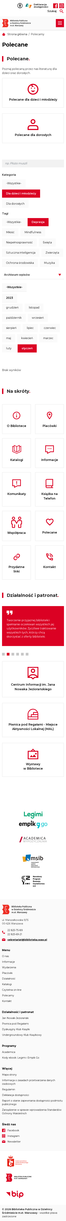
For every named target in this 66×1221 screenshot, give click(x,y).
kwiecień (27, 338)
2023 (9, 297)
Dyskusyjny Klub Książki (16, 1029)
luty (9, 348)
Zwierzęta (52, 252)
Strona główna (17, 34)
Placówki (7, 973)
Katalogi (7, 984)
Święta (47, 242)
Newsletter (14, 1141)
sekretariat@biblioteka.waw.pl (27, 939)
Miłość (10, 232)
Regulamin (8, 1089)
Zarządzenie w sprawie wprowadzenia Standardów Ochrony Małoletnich (31, 1111)
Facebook (55, 5)
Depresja (38, 222)
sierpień (11, 328)
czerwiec (50, 328)
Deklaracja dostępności (41, 5)
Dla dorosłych (15, 203)
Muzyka (49, 262)
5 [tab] (22, 654)
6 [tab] (27, 654)
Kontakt (7, 1001)
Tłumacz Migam (29, 6)
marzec (48, 338)
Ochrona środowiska (20, 262)
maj (8, 338)
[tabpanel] (33, 626)
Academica (8, 1052)
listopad (34, 307)
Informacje (8, 961)
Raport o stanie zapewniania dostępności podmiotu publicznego (32, 1102)
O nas (5, 956)
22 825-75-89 (15, 930)
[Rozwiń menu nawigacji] (60, 23)
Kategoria (9, 174)
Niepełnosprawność (19, 242)
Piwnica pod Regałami (15, 1023)
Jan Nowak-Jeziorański (15, 1018)
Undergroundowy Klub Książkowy (22, 1034)
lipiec (30, 328)
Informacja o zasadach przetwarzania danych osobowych (28, 1082)
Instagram (61, 5)
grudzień (12, 307)
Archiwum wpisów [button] (17, 274)
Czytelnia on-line (11, 989)
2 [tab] (8, 654)
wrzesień (38, 317)
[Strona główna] (18, 23)
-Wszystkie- (13, 183)
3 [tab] (13, 654)
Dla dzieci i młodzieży (21, 193)
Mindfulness (33, 232)
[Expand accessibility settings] (20, 5)
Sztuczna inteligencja (20, 252)
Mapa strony (9, 1074)
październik (14, 317)
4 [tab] (17, 654)
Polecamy (8, 995)
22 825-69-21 (14, 934)
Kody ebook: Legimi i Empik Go (20, 1057)
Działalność (8, 978)
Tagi (5, 213)
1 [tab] (3, 654)
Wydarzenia (9, 967)
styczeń (27, 348)
